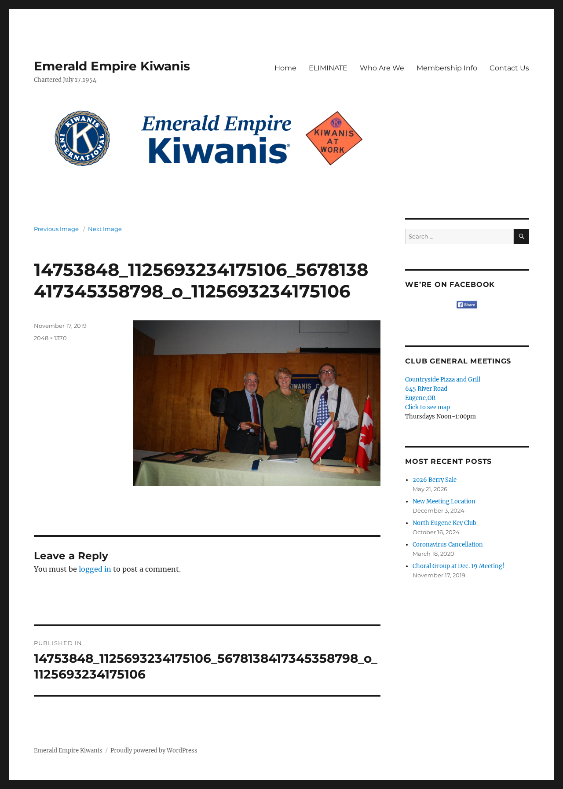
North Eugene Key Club (444, 523)
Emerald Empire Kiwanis (112, 66)
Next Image (105, 228)
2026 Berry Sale (435, 480)
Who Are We (382, 68)
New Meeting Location (444, 501)
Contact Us (509, 68)
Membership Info (447, 68)
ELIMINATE (328, 68)
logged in (95, 569)
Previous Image (56, 228)
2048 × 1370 (50, 337)
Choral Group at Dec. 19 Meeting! (459, 566)
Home (285, 68)
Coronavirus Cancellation (448, 544)
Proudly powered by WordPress (153, 750)
